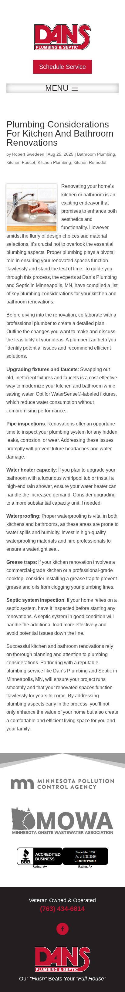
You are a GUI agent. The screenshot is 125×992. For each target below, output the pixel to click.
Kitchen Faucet (20, 162)
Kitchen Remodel (89, 162)
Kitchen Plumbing (54, 162)
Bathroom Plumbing (96, 154)
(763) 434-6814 (62, 908)
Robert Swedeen (28, 154)
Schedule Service (62, 66)
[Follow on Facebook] (62, 929)
